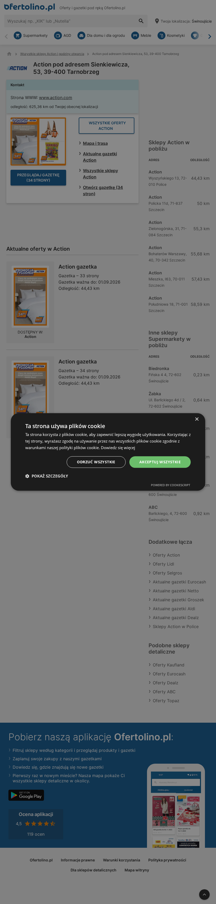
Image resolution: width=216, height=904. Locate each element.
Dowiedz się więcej (118, 447)
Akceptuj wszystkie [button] (160, 461)
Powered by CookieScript (170, 485)
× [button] (197, 419)
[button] (46, 476)
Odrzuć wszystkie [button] (96, 461)
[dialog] (108, 452)
